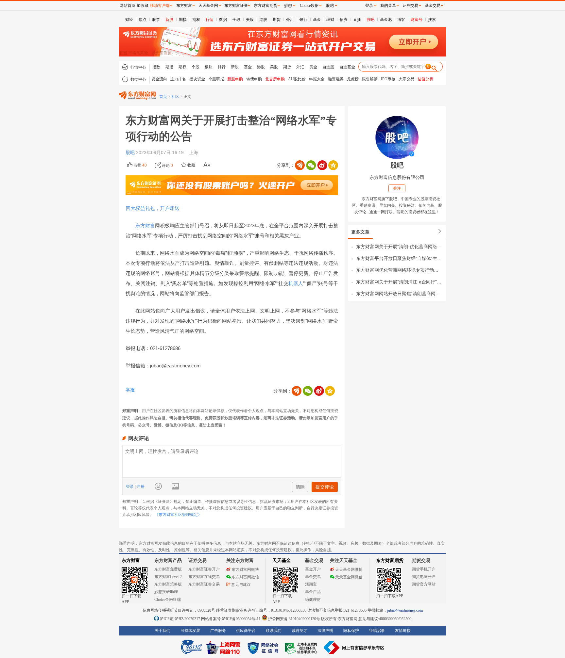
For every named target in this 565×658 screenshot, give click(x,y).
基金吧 (386, 19)
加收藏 (142, 5)
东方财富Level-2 (168, 576)
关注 (397, 188)
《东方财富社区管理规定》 (178, 514)
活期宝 (311, 584)
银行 (303, 19)
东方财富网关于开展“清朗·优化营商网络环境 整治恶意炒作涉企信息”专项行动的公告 (399, 246)
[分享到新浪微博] (322, 165)
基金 (317, 19)
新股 (169, 19)
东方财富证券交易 (204, 584)
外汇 (290, 19)
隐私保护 (351, 630)
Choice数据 (309, 5)
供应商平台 (246, 630)
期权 (196, 19)
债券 (344, 19)
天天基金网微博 (349, 569)
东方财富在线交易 (204, 576)
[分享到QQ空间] (333, 165)
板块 (209, 67)
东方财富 (145, 225)
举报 (130, 390)
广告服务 (218, 630)
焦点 (142, 19)
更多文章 (360, 231)
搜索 (432, 19)
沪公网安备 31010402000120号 (294, 619)
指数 (156, 67)
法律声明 (325, 630)
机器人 (295, 283)
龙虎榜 (353, 79)
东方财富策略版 (168, 584)
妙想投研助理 (166, 591)
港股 (263, 19)
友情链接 (403, 630)
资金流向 (159, 79)
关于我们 (162, 630)
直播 (357, 19)
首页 (163, 96)
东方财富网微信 (245, 577)
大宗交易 (406, 79)
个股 (195, 67)
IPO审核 (388, 79)
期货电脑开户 (424, 576)
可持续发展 (190, 630)
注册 (140, 486)
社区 (175, 96)
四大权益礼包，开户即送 (153, 208)
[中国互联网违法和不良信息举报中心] (354, 647)
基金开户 (313, 569)
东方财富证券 (236, 5)
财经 (129, 19)
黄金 (313, 67)
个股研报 (216, 79)
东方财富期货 (389, 560)
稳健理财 (313, 599)
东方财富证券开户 (204, 569)
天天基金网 (208, 5)
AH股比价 (297, 79)
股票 (156, 19)
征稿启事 (377, 630)
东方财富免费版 (168, 569)
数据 (223, 19)
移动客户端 (160, 5)
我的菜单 (388, 5)
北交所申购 (275, 79)
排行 (222, 67)
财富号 (416, 19)
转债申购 (254, 79)
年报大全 (317, 79)
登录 (130, 486)
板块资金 (197, 79)
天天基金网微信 (349, 577)
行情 (210, 19)
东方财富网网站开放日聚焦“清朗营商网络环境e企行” (399, 293)
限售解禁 (370, 79)
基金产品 (313, 591)
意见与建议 (241, 584)
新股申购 (235, 79)
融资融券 (336, 79)
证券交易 (410, 5)
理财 (330, 19)
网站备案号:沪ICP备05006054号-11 (231, 619)
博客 (401, 19)
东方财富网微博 (245, 569)
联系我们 (274, 630)
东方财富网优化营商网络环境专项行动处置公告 (399, 270)
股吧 (370, 19)
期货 (277, 19)
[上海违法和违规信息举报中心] (302, 647)
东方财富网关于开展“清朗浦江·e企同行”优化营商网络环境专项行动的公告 (399, 281)
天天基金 (281, 560)
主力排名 (178, 79)
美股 (250, 19)
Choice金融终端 (167, 599)
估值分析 (425, 79)
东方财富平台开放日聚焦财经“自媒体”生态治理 (399, 258)
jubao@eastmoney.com (405, 610)
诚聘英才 (299, 630)
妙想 (288, 5)
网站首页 (127, 5)
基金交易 (313, 576)
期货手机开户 (424, 569)
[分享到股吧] (300, 165)
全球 (236, 19)
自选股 (328, 67)
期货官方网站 (424, 584)
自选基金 (347, 67)
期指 (183, 19)
